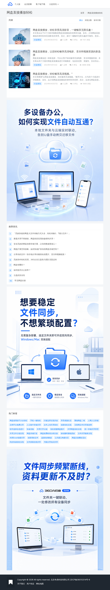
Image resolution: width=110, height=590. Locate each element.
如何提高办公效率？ (22, 270)
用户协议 (30, 583)
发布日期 (97, 20)
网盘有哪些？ (19, 265)
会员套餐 (28, 4)
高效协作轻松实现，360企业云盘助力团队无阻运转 (35, 259)
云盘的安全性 (19, 275)
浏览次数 (88, 20)
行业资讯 (37, 40)
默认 (81, 20)
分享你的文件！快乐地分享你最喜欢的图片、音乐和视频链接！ (40, 254)
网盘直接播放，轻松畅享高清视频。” (52, 73)
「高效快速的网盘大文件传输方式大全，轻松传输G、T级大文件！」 (41, 233)
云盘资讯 (53, 4)
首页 (82, 13)
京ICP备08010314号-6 (80, 579)
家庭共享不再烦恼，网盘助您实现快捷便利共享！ (34, 238)
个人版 (17, 4)
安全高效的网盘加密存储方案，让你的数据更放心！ (35, 244)
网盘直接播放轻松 (95, 13)
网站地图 (40, 583)
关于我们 (21, 583)
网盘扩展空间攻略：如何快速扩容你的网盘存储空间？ (36, 249)
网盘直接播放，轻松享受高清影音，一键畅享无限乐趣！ (63, 29)
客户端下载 (40, 4)
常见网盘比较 (20, 280)
